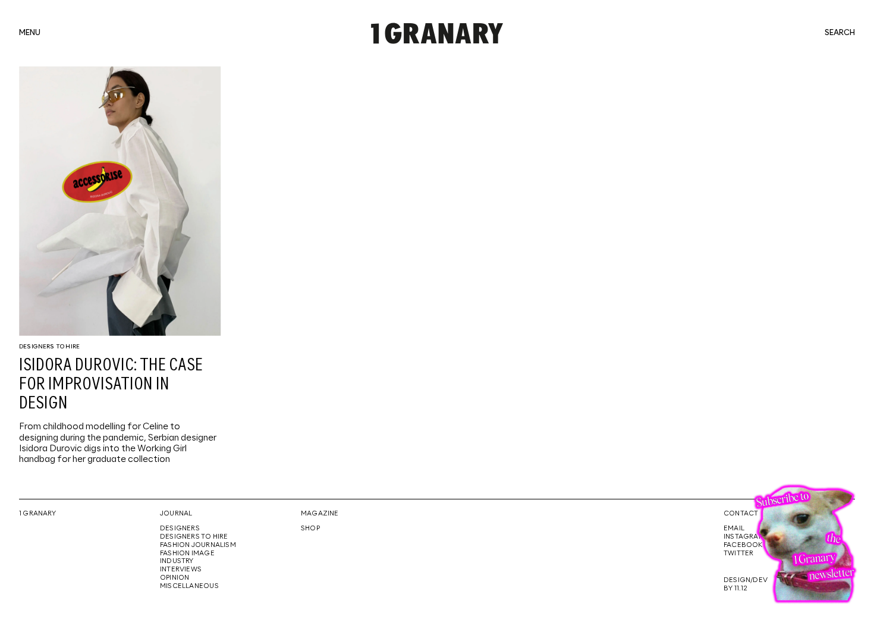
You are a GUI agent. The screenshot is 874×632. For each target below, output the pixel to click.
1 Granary (37, 513)
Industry (177, 561)
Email (734, 528)
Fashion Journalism (198, 545)
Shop (310, 528)
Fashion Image (187, 553)
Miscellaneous (189, 586)
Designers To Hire (49, 347)
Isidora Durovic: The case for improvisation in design (111, 384)
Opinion (174, 577)
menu (29, 33)
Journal (176, 513)
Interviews (181, 569)
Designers (180, 528)
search (840, 33)
